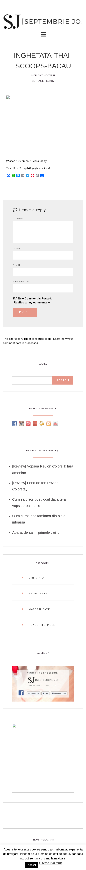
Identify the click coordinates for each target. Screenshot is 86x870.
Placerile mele (42, 625)
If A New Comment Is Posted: (32, 298)
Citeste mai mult (50, 863)
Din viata (36, 578)
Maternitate (39, 609)
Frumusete (38, 593)
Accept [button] (32, 864)
